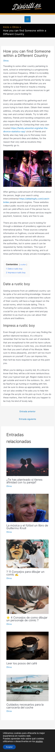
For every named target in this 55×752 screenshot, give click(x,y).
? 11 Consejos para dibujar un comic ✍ (25, 573)
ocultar (23, 264)
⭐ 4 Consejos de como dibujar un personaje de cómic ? (27, 619)
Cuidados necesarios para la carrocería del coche (25, 706)
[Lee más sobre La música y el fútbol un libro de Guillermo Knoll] (27, 507)
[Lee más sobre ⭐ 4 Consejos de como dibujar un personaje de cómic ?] (27, 600)
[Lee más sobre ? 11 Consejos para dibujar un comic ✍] (27, 553)
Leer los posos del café (21, 663)
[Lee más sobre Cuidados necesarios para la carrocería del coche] (27, 687)
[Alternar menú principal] (27, 19)
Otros (6, 60)
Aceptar (9, 747)
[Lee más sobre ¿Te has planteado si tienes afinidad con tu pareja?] (27, 462)
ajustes (39, 741)
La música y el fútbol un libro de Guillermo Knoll (27, 527)
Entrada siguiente (27, 419)
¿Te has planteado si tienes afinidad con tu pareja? (24, 481)
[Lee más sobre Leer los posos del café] (27, 645)
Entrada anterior (27, 411)
